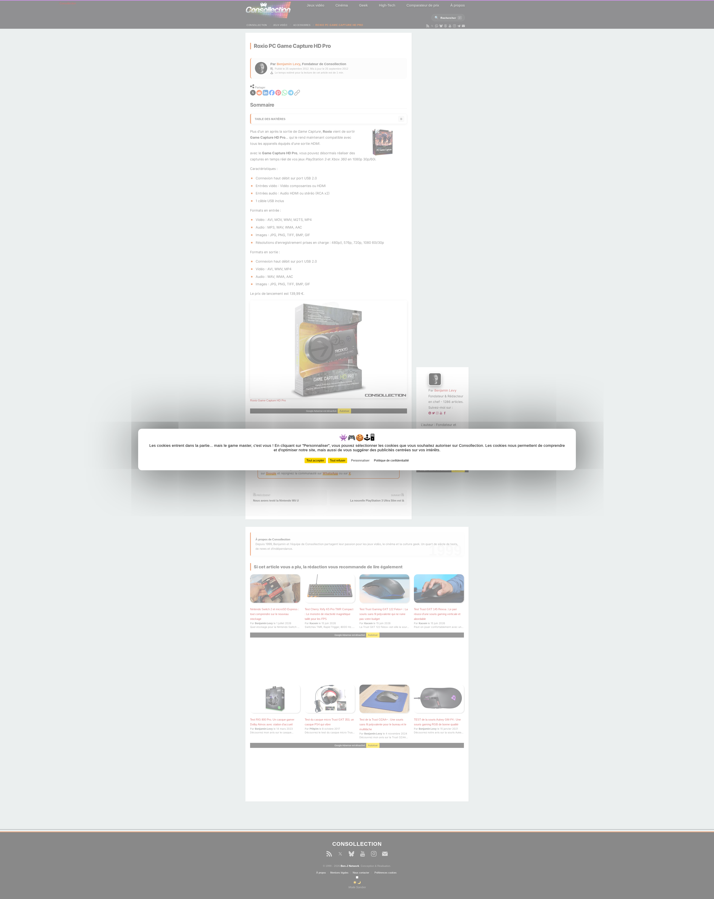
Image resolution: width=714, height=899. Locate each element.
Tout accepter (315, 460)
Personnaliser (360, 460)
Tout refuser (337, 460)
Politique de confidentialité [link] (391, 460)
